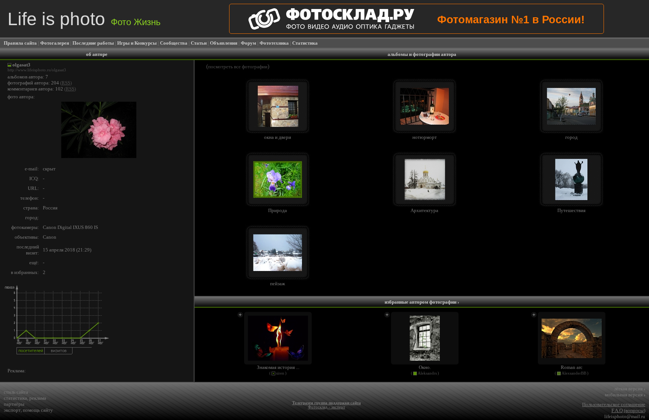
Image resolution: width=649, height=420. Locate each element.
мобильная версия (625, 394)
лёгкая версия (629, 388)
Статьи (199, 43)
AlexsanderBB (573, 373)
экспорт (12, 410)
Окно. (425, 367)
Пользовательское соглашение (613, 404)
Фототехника (274, 43)
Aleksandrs (427, 373)
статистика (15, 398)
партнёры (14, 404)
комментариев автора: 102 (35, 89)
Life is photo (84, 19)
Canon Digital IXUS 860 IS (70, 227)
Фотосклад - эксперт (326, 407)
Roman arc (572, 367)
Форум (248, 43)
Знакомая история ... (278, 367)
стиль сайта (16, 392)
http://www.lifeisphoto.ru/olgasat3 (37, 70)
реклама (37, 398)
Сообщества (173, 43)
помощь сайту (38, 410)
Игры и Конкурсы (137, 43)
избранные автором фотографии (422, 302)
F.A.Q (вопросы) (628, 410)
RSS (66, 83)
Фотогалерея (54, 43)
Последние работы (93, 43)
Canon (49, 237)
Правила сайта (20, 43)
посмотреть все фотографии (237, 66)
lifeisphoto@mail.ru (624, 416)
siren (280, 373)
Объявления (223, 43)
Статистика (305, 43)
